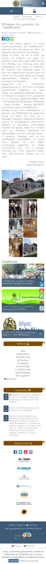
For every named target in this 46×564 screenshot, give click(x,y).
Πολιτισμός (31, 19)
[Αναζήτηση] (43, 3)
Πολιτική (21, 19)
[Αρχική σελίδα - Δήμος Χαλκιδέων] (23, 3)
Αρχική (16, 17)
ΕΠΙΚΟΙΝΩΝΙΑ (23, 372)
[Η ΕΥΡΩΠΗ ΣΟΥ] (24, 512)
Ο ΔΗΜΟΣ (23, 363)
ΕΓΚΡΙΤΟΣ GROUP (34, 528)
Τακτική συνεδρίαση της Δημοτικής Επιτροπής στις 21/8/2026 (24, 409)
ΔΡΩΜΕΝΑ (23, 360)
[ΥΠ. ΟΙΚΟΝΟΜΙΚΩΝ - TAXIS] (24, 486)
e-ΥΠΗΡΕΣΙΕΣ (23, 366)
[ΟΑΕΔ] (24, 494)
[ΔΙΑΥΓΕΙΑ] (24, 460)
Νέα (38, 17)
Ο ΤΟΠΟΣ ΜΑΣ (23, 369)
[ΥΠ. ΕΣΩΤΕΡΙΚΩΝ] (24, 477)
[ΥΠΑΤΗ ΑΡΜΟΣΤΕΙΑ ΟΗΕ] (24, 468)
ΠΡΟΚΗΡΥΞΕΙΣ (23, 357)
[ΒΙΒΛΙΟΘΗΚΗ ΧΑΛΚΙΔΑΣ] (24, 503)
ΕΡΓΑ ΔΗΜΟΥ (23, 375)
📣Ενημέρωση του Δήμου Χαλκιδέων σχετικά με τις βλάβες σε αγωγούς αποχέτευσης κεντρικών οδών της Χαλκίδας (25, 398)
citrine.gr (33, 525)
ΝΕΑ (23, 351)
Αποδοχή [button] (13, 561)
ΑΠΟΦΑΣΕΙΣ (23, 354)
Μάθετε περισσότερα (28, 560)
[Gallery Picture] (16, 217)
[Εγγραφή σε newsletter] (42, 302)
